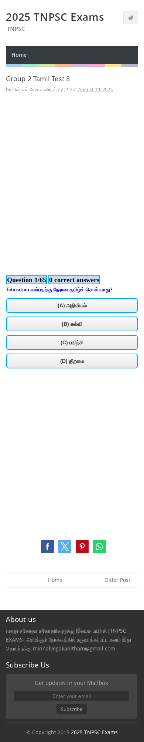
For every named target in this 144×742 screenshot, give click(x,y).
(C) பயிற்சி (72, 342)
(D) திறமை (72, 361)
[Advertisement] (72, 177)
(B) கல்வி (72, 324)
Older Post (117, 579)
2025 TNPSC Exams (94, 732)
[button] (47, 546)
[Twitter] (130, 17)
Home (19, 54)
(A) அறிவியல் (72, 305)
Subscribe (71, 709)
